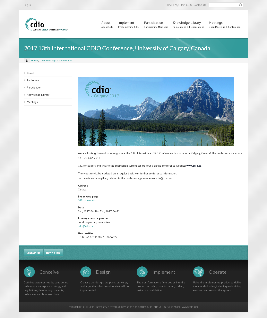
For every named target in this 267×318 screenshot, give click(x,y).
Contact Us (200, 5)
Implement (126, 22)
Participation (153, 22)
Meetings (216, 22)
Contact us (33, 253)
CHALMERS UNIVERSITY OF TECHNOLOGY (104, 306)
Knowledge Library (187, 22)
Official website (87, 200)
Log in (27, 5)
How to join (53, 253)
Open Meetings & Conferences (56, 60)
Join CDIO (186, 5)
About (105, 22)
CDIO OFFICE (75, 306)
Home (168, 5)
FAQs (176, 5)
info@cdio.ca (85, 226)
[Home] (46, 24)
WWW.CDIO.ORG (190, 306)
